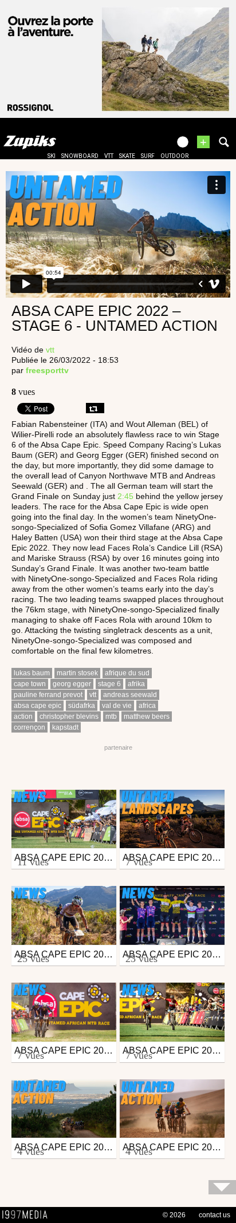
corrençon (29, 727)
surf (148, 156)
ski (52, 156)
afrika (136, 684)
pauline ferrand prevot (48, 695)
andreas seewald (130, 695)
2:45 (125, 496)
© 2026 (174, 1215)
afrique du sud (127, 673)
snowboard (80, 156)
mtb (111, 717)
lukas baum (32, 673)
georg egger (72, 684)
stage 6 (109, 684)
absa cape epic (37, 706)
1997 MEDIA (28, 1215)
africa (147, 706)
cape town (30, 684)
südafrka (81, 706)
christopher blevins (69, 717)
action (23, 717)
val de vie (117, 706)
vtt (108, 156)
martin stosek (77, 673)
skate (127, 156)
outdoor (174, 156)
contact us (214, 1215)
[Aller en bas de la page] (222, 1187)
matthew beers (147, 717)
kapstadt (65, 727)
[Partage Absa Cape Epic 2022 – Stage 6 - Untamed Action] (95, 408)
